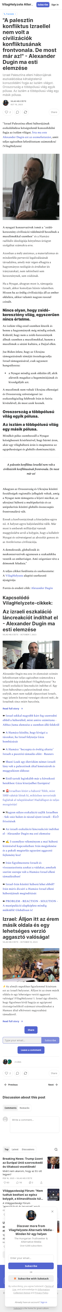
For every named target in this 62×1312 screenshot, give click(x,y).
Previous (13, 1084)
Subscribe (43, 4)
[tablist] (17, 1108)
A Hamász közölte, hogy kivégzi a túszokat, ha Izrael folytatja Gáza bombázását (25, 737)
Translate (10, 14)
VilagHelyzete (14, 576)
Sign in (55, 4)
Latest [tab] (15, 1149)
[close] (52, 1211)
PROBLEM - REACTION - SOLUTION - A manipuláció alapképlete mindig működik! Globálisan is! (30, 905)
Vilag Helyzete (18, 101)
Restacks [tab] (24, 1107)
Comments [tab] (10, 1107)
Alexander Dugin (42, 588)
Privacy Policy (41, 1292)
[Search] (56, 1149)
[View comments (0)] (17, 112)
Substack (18, 1308)
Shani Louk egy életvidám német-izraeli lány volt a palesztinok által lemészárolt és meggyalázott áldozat (29, 766)
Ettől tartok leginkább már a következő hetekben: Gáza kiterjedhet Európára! (29, 780)
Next (51, 1084)
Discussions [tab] (28, 1149)
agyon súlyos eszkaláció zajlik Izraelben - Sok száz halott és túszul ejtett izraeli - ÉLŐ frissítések (31, 817)
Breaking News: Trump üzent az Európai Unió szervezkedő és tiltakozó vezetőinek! (23, 1162)
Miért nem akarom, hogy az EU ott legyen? (22, 1172)
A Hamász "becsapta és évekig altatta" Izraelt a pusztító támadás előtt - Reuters (28, 751)
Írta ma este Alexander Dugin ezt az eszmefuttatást (27, 134)
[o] (53, 1194)
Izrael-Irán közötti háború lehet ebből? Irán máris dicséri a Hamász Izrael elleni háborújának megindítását (28, 888)
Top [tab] (6, 1149)
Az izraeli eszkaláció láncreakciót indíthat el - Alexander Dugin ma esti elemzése (31, 831)
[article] (31, 1171)
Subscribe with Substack (33, 1278)
